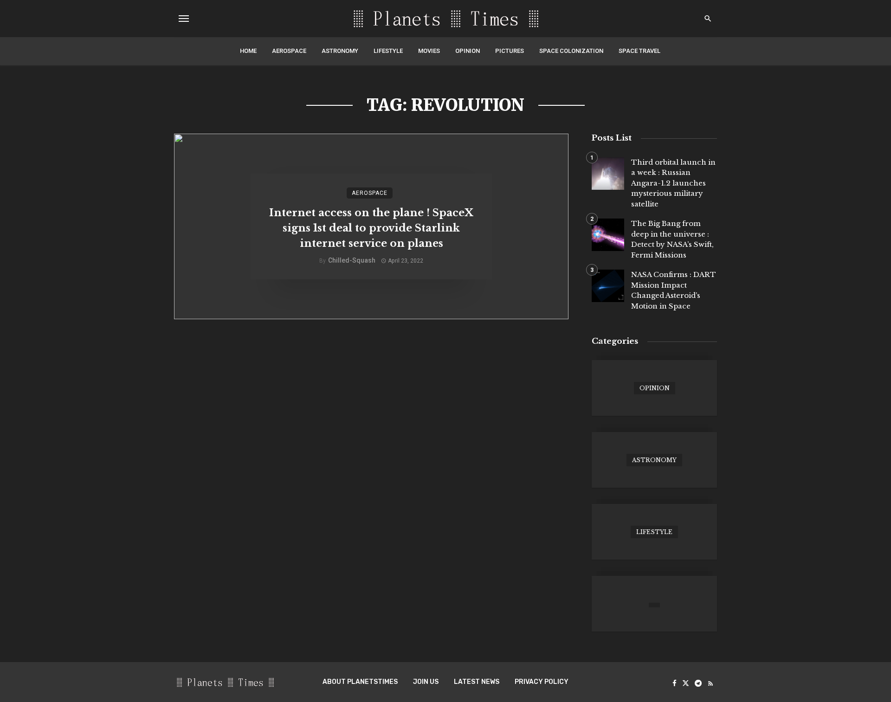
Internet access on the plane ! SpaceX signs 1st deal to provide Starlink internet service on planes (371, 228)
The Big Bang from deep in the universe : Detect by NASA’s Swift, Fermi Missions (672, 239)
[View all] (654, 388)
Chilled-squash (351, 260)
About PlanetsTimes (360, 682)
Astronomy (340, 50)
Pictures (509, 50)
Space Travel (639, 50)
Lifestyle (388, 50)
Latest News (476, 682)
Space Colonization (571, 50)
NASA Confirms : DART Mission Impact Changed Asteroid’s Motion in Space (673, 290)
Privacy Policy (541, 682)
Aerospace (289, 50)
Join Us (426, 682)
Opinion (467, 50)
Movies (429, 50)
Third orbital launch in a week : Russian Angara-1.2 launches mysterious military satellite (673, 183)
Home (248, 50)
